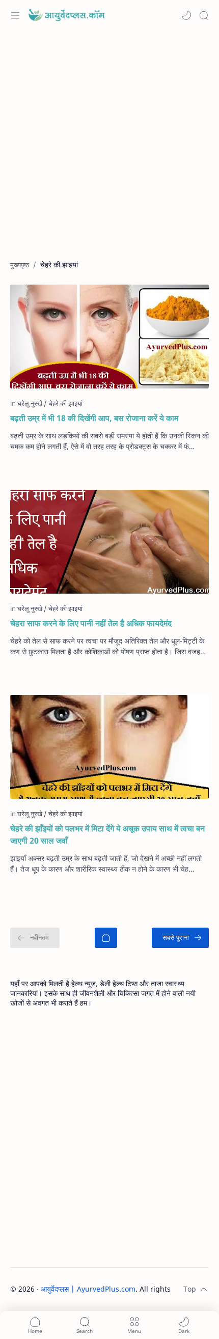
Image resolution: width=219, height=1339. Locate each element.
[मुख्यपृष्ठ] (106, 938)
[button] (186, 15)
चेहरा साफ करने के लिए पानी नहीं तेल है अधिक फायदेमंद (91, 623)
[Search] (203, 15)
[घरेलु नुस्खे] (32, 403)
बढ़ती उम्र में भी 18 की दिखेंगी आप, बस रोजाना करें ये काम (94, 418)
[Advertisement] (109, 150)
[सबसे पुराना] (180, 938)
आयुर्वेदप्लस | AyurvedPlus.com (88, 1289)
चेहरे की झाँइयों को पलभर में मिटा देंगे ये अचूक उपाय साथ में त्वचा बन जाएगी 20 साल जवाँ (107, 834)
